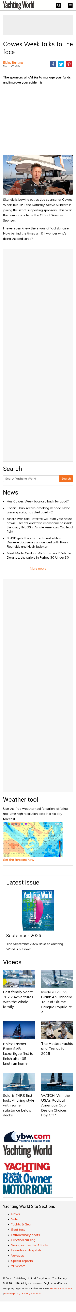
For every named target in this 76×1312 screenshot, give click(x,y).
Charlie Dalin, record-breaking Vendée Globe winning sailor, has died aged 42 (38, 510)
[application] (38, 175)
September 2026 (23, 935)
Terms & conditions (61, 1288)
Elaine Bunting (13, 62)
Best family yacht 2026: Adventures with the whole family (18, 999)
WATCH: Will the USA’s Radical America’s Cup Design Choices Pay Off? (55, 1105)
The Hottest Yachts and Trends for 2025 (57, 1048)
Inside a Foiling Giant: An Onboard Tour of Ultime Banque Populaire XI (56, 1002)
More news (38, 568)
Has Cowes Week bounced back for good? (38, 501)
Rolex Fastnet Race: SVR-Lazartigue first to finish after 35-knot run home (18, 1053)
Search (66, 478)
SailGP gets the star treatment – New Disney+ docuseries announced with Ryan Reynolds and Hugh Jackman (37, 542)
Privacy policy (12, 1293)
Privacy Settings (31, 1293)
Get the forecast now (18, 860)
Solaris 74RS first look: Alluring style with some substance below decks (18, 1105)
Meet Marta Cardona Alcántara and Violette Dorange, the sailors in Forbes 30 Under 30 (39, 555)
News (10, 492)
